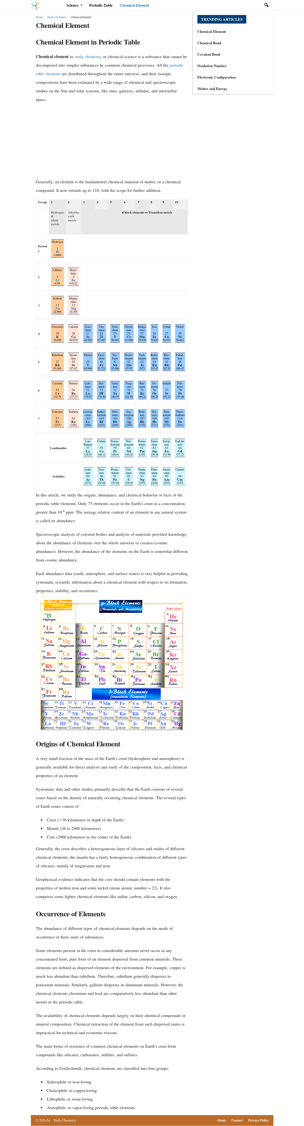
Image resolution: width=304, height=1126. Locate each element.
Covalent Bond (208, 54)
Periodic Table (101, 5)
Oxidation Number (212, 65)
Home (39, 17)
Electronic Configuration (216, 77)
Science (72, 5)
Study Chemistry (56, 17)
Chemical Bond (209, 42)
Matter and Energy (212, 88)
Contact (237, 1120)
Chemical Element (134, 5)
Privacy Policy (258, 1120)
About (221, 1120)
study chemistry (88, 56)
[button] (266, 5)
